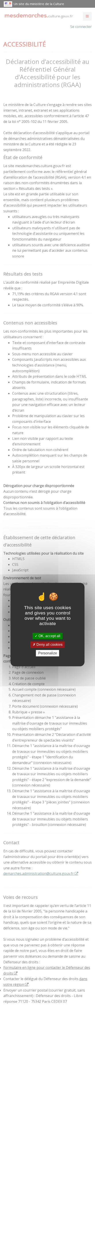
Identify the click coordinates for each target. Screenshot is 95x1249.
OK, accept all (49, 636)
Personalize (47, 653)
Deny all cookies (49, 644)
